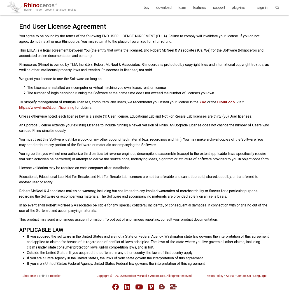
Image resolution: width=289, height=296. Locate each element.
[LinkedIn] (127, 287)
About (230, 275)
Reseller (55, 275)
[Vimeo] (151, 287)
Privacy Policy (214, 275)
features (199, 7)
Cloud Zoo (226, 102)
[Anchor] (66, 229)
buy (146, 7)
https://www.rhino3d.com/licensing (46, 107)
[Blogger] (162, 287)
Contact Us (243, 275)
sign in (262, 7)
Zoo (202, 102)
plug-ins (238, 7)
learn (182, 7)
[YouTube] (139, 287)
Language (259, 275)
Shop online (30, 275)
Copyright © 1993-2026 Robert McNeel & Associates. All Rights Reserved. (144, 275)
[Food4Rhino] (173, 287)
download (164, 7)
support (219, 7)
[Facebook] (115, 287)
